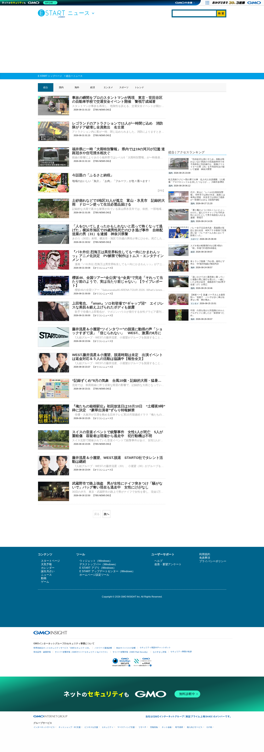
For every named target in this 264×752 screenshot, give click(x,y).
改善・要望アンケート (167, 564)
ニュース (78, 76)
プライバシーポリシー (212, 561)
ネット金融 (166, 727)
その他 (209, 727)
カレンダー (48, 567)
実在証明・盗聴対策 (42, 652)
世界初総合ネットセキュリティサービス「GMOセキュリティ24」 (62, 648)
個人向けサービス (194, 727)
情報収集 (154, 727)
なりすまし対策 (159, 652)
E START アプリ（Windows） (97, 567)
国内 (61, 87)
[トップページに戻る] (52, 13)
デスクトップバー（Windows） (98, 564)
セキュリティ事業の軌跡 (181, 651)
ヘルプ (158, 560)
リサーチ (142, 727)
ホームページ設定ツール (94, 574)
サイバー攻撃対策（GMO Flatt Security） (131, 652)
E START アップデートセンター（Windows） (107, 571)
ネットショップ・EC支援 (70, 727)
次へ (106, 514)
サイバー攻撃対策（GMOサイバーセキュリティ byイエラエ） (82, 652)
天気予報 (46, 564)
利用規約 (204, 554)
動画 (43, 578)
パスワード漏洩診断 (103, 648)
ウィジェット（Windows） (95, 560)
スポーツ (124, 87)
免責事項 (204, 557)
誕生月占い (48, 571)
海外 (77, 87)
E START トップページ (50, 76)
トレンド (139, 87)
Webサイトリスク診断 (126, 648)
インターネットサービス (44, 727)
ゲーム (45, 581)
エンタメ (108, 87)
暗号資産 (179, 727)
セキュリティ (107, 727)
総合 (68, 76)
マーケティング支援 (126, 727)
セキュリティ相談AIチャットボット (155, 647)
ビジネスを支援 (91, 727)
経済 (92, 87)
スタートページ (50, 560)
